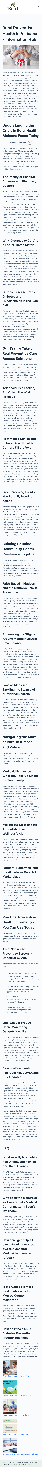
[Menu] (38, 7)
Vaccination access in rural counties (16, 1376)
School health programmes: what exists (17, 1395)
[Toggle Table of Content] (29, 143)
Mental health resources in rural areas (16, 1415)
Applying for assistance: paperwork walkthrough (20, 1454)
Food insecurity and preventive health (16, 1435)
